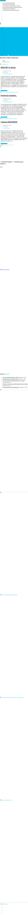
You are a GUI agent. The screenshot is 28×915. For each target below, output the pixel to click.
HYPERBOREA (8, 40)
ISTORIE (4, 30)
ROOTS (4, 27)
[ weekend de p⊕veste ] (7, 73)
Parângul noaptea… (9, 95)
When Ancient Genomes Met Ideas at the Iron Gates (12, 7)
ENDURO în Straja (8, 67)
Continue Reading (4, 90)
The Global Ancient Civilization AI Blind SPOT (11, 10)
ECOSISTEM (5, 43)
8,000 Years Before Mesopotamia (9, 2)
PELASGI (7, 33)
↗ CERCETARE (5, 53)
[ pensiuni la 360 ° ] (6, 128)
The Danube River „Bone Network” (9, 8)
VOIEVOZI (7, 36)
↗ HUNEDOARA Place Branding (11, 52)
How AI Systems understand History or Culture (11, 5)
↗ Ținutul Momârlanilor (9, 46)
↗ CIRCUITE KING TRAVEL (10, 50)
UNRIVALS (5, 29)
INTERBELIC (7, 37)
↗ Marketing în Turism (9, 45)
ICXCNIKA (7, 42)
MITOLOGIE (5, 39)
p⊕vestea (6, 72)
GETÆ (6, 35)
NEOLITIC (7, 32)
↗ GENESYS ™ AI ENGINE (10, 49)
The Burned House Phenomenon (9, 4)
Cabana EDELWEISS (9, 122)
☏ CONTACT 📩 (6, 55)
